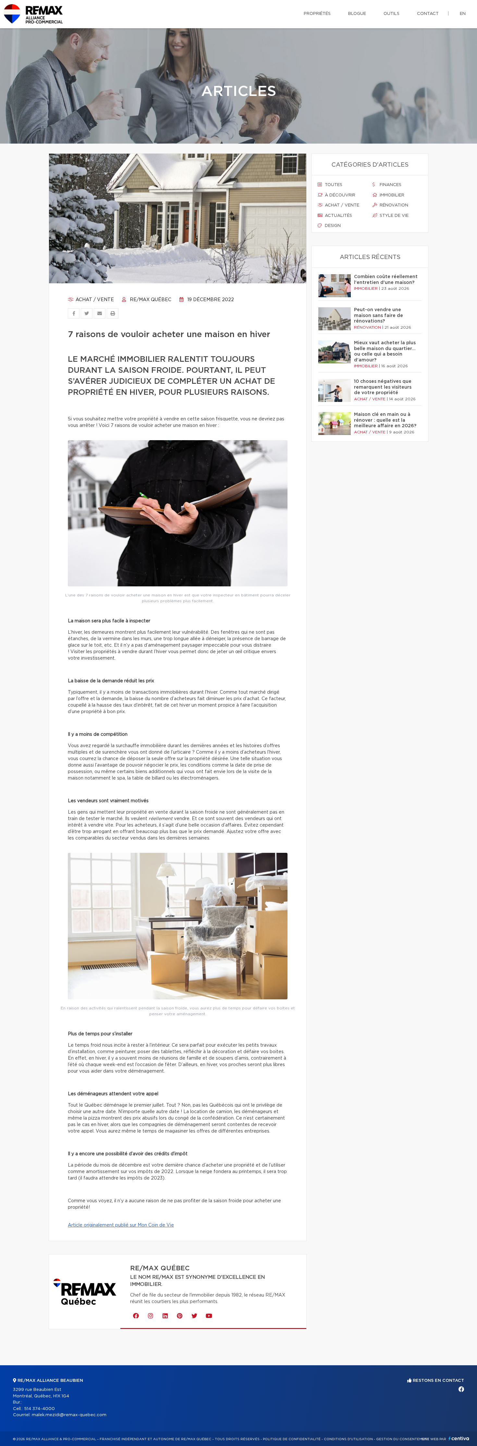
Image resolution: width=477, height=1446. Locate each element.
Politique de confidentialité (292, 1439)
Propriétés (317, 14)
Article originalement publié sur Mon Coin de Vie (121, 1225)
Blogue (357, 14)
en (463, 14)
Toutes (333, 185)
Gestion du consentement (402, 1439)
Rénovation (393, 205)
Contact (428, 14)
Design (332, 226)
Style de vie (393, 216)
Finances (389, 185)
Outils (391, 14)
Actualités (338, 216)
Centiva (458, 1438)
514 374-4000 (39, 1409)
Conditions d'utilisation (348, 1439)
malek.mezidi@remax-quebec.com (69, 1415)
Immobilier (391, 195)
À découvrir (339, 195)
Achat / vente (94, 300)
